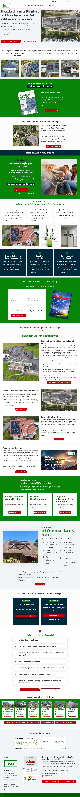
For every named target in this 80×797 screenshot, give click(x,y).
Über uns (30, 5)
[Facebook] (53, 1)
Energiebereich (17, 55)
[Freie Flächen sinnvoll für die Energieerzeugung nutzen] (72, 709)
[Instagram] (55, 1)
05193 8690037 (30, 193)
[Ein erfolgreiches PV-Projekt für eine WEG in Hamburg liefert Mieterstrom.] (20, 709)
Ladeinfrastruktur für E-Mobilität (50, 775)
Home (26, 5)
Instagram (11, 779)
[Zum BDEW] (30, 760)
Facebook (6, 779)
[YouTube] (57, 1)
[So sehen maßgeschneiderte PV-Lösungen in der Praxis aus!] (8, 709)
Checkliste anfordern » (18, 315)
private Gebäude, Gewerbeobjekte (56, 348)
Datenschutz (51, 795)
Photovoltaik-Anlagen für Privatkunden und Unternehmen (17, 29)
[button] (2, 794)
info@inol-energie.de (26, 311)
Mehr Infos (62, 748)
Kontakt (53, 5)
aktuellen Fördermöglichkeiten (64, 377)
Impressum (46, 795)
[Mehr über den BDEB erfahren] (30, 770)
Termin (43, 5)
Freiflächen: (70, 348)
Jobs (37, 795)
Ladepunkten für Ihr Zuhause (39, 213)
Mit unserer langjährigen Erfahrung (67, 764)
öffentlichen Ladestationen (42, 212)
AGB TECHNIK (63, 795)
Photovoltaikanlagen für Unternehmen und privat (53, 776)
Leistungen (37, 5)
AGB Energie (57, 795)
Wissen (48, 5)
